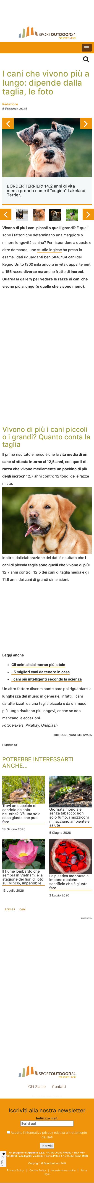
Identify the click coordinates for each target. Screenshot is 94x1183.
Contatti (59, 1086)
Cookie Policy (37, 1170)
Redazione (10, 104)
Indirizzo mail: (47, 1118)
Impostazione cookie (47, 1096)
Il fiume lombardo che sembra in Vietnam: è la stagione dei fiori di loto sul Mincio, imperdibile (22, 877)
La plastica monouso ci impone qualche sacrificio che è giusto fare (69, 882)
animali (10, 909)
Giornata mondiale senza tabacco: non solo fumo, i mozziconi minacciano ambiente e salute (69, 817)
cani (22, 909)
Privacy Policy (15, 1170)
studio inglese (49, 249)
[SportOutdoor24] (47, 32)
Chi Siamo (37, 1086)
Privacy (2, 1161)
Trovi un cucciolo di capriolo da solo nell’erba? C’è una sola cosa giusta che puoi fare (21, 814)
